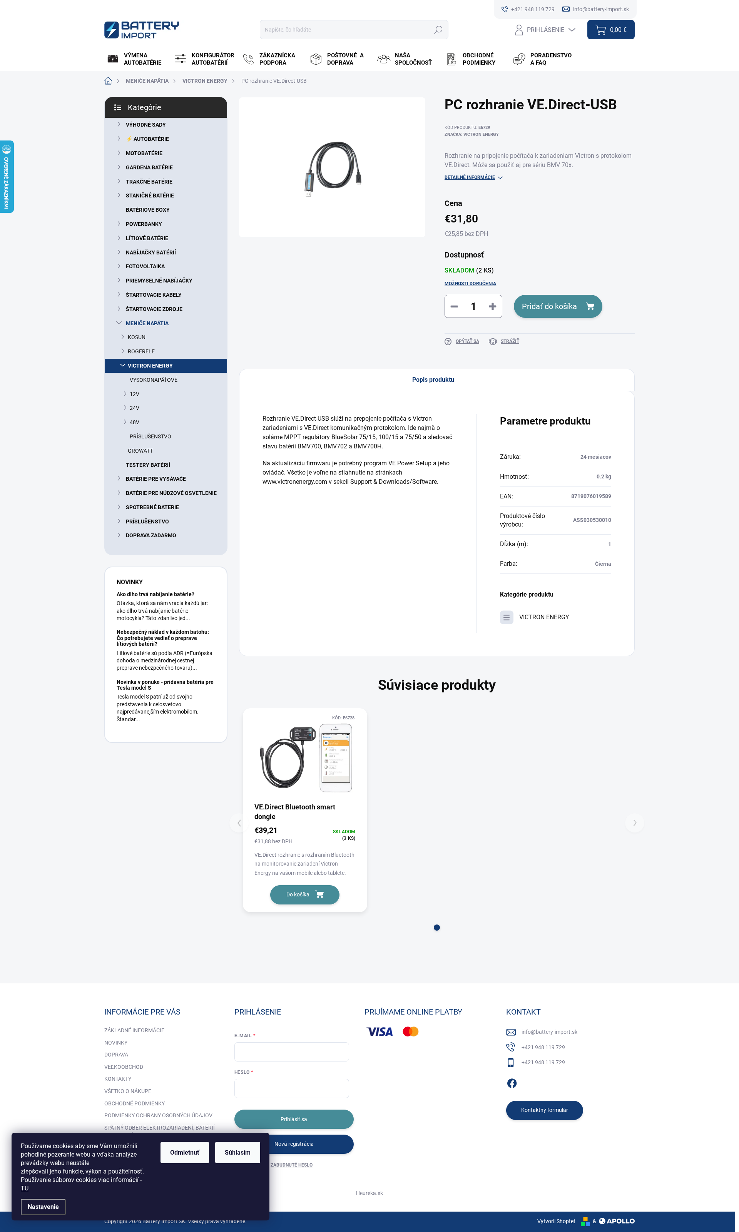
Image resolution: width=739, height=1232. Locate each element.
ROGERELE (141, 351)
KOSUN (136, 337)
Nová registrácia (294, 1144)
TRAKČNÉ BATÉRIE (149, 182)
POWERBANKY (144, 224)
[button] (437, 927)
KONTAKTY (117, 1079)
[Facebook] (512, 1082)
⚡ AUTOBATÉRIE (147, 139)
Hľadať (438, 30)
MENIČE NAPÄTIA (147, 323)
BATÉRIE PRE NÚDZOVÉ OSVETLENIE (171, 493)
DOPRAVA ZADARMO (151, 535)
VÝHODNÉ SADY (146, 125)
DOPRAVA (116, 1054)
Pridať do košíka (549, 306)
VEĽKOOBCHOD (123, 1067)
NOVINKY (115, 1043)
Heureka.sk (369, 1193)
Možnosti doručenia (470, 283)
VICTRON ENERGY (150, 366)
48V (134, 422)
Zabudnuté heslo (292, 1165)
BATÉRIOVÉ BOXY (148, 210)
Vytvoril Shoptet (556, 1221)
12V (134, 394)
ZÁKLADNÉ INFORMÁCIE (134, 1030)
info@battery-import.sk (549, 1032)
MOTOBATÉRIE (144, 153)
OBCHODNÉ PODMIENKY (134, 1103)
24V (134, 408)
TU (24, 1188)
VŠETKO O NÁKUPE (127, 1091)
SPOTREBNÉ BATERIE (152, 507)
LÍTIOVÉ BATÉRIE (147, 238)
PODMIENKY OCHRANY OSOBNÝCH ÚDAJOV (158, 1115)
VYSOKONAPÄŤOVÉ (153, 380)
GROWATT (140, 451)
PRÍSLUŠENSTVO (150, 436)
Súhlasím (238, 1152)
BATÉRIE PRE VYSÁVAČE (156, 479)
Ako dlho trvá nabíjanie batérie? (155, 594)
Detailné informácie (470, 177)
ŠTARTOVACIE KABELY (154, 295)
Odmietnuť (184, 1152)
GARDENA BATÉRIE (149, 167)
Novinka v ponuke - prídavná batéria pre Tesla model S (165, 685)
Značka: (472, 134)
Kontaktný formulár (544, 1110)
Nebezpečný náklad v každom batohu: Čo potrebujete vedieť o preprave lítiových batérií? (163, 638)
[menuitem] (137, 59)
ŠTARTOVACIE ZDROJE (154, 309)
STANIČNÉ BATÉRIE (150, 195)
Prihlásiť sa (294, 1119)
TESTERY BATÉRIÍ (148, 465)
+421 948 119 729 (543, 1047)
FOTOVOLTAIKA (145, 266)
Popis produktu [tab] (433, 379)
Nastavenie (43, 1206)
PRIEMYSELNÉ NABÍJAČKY (159, 280)
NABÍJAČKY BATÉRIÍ (151, 252)
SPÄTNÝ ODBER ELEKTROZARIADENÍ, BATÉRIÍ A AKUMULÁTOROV (159, 1131)
